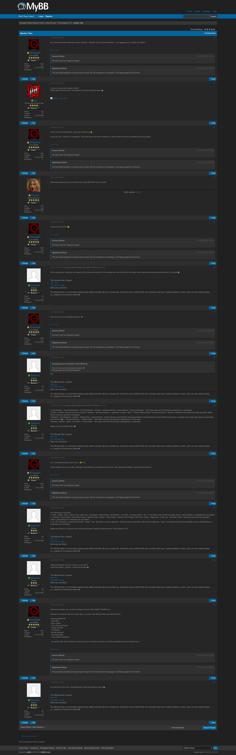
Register (48, 16)
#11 (214, 508)
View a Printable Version (29, 736)
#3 (214, 127)
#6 (214, 267)
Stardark (35, 285)
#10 (214, 457)
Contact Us (34, 748)
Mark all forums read (91, 748)
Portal (189, 11)
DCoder (35, 195)
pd (35, 100)
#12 (214, 560)
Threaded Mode (210, 33)
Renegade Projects (47, 748)
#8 (214, 357)
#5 (214, 222)
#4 (214, 177)
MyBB (29, 752)
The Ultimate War (57, 285)
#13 (214, 604)
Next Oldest (26, 727)
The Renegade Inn (63, 23)
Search (197, 11)
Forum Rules (54, 50)
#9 (214, 405)
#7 (214, 312)
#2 (214, 83)
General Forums (50, 23)
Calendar (206, 11)
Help (215, 11)
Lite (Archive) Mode (75, 748)
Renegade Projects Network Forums (32, 23)
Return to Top (61, 748)
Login (41, 16)
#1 (214, 37)
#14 (214, 682)
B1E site (53, 283)
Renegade (35, 53)
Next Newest (38, 727)
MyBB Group (45, 752)
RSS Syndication (107, 748)
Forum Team (23, 748)
